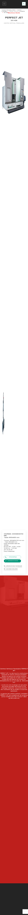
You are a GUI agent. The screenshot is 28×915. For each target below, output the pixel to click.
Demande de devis (13, 560)
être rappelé (13, 557)
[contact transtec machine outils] (24, 4)
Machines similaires (12, 569)
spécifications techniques (14, 566)
